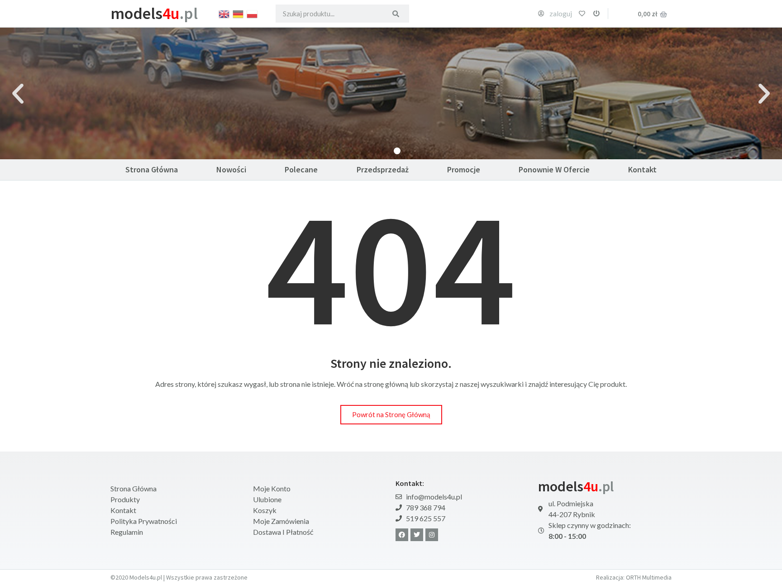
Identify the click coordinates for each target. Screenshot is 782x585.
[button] (18, 93)
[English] (224, 13)
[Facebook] (402, 534)
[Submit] (395, 14)
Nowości (231, 169)
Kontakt (642, 169)
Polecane (301, 169)
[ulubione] (581, 13)
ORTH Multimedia (649, 577)
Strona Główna (151, 169)
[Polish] (252, 13)
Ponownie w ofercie (554, 169)
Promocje (463, 169)
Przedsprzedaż (383, 169)
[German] (238, 13)
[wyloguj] (596, 13)
